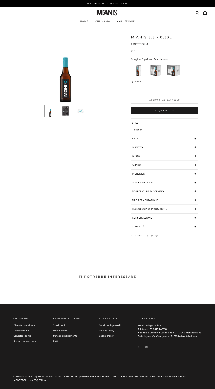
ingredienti (164, 173)
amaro (164, 165)
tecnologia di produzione (164, 209)
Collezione (126, 21)
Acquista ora (164, 110)
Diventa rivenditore (24, 325)
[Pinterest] (157, 236)
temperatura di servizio (164, 191)
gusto (164, 156)
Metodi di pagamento (65, 335)
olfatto (164, 147)
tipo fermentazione (164, 200)
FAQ (55, 341)
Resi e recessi (60, 330)
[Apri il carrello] (205, 13)
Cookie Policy (106, 335)
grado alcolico (164, 182)
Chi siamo (102, 21)
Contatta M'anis (22, 335)
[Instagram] (146, 347)
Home (84, 21)
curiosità (164, 226)
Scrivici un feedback (24, 341)
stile (164, 123)
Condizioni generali (110, 325)
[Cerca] (197, 12)
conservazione (164, 217)
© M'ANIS (18, 372)
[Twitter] (152, 236)
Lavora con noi (21, 330)
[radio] (137, 69)
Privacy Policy (106, 330)
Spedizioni (59, 325)
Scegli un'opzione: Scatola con (149, 59)
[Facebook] (148, 236)
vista (164, 138)
